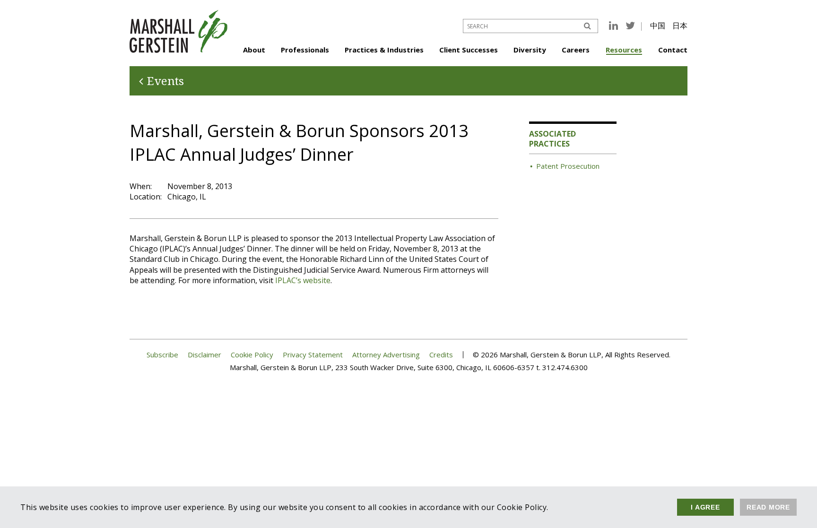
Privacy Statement (313, 354)
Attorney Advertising (386, 354)
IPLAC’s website (302, 280)
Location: (146, 196)
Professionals (305, 49)
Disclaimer (204, 354)
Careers (576, 49)
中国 (657, 25)
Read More (768, 507)
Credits (441, 354)
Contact (672, 49)
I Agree (705, 507)
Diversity (529, 49)
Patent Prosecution (568, 166)
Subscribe (162, 354)
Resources (624, 49)
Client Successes (468, 49)
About (254, 49)
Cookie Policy (252, 354)
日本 (679, 25)
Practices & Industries (384, 49)
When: (141, 186)
